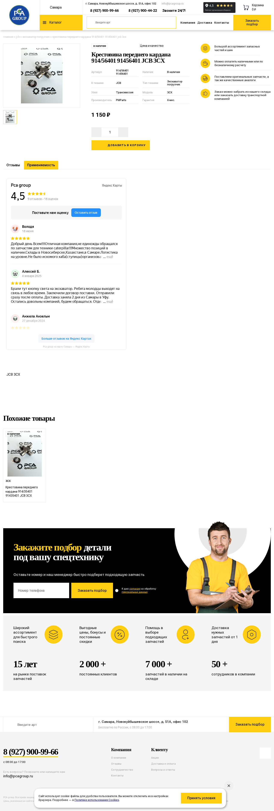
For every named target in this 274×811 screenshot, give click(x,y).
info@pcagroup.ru (173, 3)
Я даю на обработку (139, 590)
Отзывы (13, 165)
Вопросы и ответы (163, 769)
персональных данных (134, 592)
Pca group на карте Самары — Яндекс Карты (66, 346)
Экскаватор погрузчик (36, 36)
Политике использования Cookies (96, 800)
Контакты (221, 22)
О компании (118, 757)
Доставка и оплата (163, 763)
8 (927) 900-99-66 (104, 11)
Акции (155, 757)
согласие (134, 588)
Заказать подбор (252, 22)
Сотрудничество (122, 769)
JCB (18, 36)
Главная (8, 36)
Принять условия (201, 798)
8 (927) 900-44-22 (142, 11)
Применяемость (41, 165)
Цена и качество (152, 45)
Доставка (204, 22)
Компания (187, 22)
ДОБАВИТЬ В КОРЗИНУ (126, 145)
